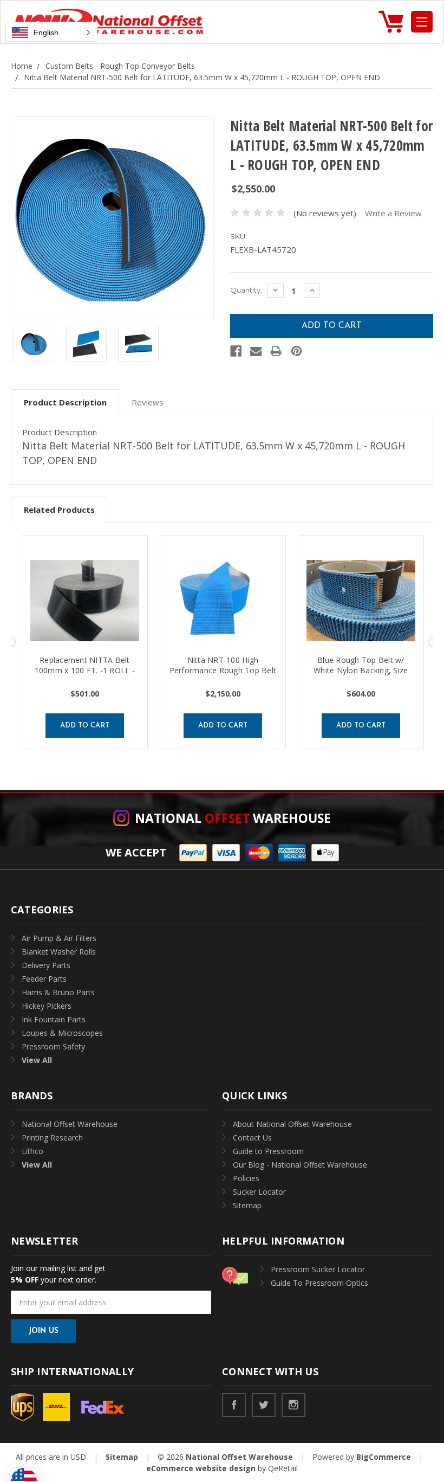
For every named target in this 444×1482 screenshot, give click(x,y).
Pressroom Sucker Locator (318, 1269)
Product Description (65, 402)
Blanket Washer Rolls (59, 951)
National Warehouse (233, 818)
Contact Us (252, 1137)
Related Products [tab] (59, 509)
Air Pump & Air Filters (59, 938)
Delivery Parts (46, 965)
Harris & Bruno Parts (58, 992)
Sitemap (247, 1205)
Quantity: (246, 290)
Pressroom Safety (53, 1046)
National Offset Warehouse (69, 1124)
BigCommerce (383, 1457)
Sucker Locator (259, 1192)
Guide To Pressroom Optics (319, 1283)
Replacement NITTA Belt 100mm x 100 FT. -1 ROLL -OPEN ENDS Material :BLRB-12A (84, 675)
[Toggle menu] (422, 22)
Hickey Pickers (46, 1006)
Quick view (84, 601)
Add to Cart (84, 725)
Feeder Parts (44, 979)
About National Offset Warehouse (292, 1124)
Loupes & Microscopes (62, 1033)
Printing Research (52, 1137)
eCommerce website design (201, 1468)
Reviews (148, 402)
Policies (246, 1178)
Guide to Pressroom (268, 1151)
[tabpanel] (85, 642)
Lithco (32, 1151)
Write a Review (393, 213)
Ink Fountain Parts (54, 1019)
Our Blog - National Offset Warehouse (300, 1164)
